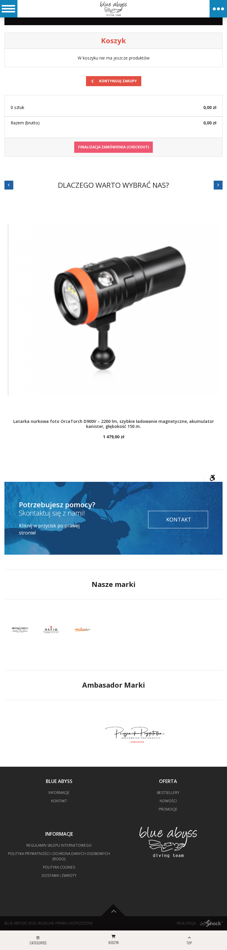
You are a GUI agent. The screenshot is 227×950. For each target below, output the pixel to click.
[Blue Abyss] (113, 8)
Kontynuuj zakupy (113, 81)
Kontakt (178, 519)
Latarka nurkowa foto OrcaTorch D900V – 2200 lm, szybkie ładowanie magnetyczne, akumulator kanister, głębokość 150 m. (113, 424)
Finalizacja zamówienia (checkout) (113, 147)
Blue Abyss (14, 923)
